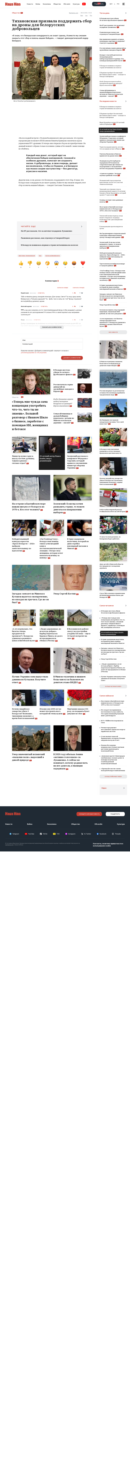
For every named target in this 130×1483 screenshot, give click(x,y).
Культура (76, 4)
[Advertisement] (52, 121)
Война (38, 4)
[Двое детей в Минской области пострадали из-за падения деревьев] (113, 556)
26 (36, 718)
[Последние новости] (126, 101)
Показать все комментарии (52, 327)
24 (49, 558)
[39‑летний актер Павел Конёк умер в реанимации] (52, 453)
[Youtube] (84, 4)
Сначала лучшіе (78, 287)
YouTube (31, 834)
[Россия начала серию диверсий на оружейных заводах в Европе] (72, 388)
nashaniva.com (9, 844)
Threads (118, 834)
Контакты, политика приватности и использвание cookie (108, 845)
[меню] (123, 4)
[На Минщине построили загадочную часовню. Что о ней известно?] (113, 412)
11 (79, 682)
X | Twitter (87, 834)
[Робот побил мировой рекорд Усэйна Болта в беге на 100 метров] (113, 500)
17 (75, 548)
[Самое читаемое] (126, 605)
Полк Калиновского (52, 255)
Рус (91, 15)
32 (64, 512)
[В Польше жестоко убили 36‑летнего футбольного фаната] (72, 373)
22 (56, 640)
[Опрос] (124, 788)
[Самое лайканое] (126, 696)
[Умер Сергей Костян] (72, 584)
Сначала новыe (62, 287)
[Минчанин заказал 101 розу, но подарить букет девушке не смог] (79, 704)
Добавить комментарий (72, 358)
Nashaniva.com (73, 13)
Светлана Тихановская (26, 255)
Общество (57, 4)
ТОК (58, 834)
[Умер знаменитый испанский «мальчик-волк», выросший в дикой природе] (31, 747)
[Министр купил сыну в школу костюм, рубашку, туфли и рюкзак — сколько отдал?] (24, 453)
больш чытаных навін (113, 686)
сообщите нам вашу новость (89, 814)
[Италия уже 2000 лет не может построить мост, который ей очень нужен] (52, 704)
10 (23, 551)
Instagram (71, 834)
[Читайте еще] (82, 226)
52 (67, 769)
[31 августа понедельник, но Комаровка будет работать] (113, 528)
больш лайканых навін (113, 776)
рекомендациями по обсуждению (34, 353)
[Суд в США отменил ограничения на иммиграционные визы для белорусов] (113, 585)
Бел (111, 4)
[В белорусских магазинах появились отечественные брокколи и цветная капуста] (113, 441)
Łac (86, 15)
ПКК (40, 255)
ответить (41, 293)
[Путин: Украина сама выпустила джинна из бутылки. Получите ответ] (31, 666)
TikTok (45, 834)
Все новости (113, 332)
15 (19, 682)
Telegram (15, 834)
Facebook (103, 834)
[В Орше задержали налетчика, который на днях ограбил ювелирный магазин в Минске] (79, 539)
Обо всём (66, 4)
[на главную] (12, 4)
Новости (30, 4)
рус (118, 4)
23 (70, 406)
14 (73, 638)
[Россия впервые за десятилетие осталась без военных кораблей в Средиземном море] (113, 383)
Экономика (47, 4)
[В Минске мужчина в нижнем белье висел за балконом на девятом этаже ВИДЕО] (72, 666)
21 (77, 594)
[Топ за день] (126, 13)
